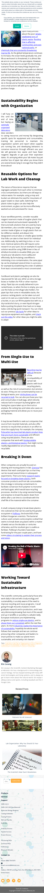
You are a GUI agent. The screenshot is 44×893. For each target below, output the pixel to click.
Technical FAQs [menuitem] (6, 844)
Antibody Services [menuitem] (6, 829)
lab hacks (20, 311)
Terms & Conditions (22, 889)
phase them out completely (12, 623)
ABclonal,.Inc (31, 891)
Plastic (24, 646)
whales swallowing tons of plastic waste (31, 37)
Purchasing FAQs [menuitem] (6, 840)
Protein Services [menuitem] (6, 835)
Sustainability (15, 646)
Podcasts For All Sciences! (22, 717)
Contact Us (5, 855)
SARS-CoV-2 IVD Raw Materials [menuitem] (10, 807)
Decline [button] (26, 26)
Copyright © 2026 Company (18, 891)
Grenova (35, 467)
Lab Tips (16, 643)
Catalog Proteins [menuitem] (6, 817)
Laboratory (5, 646)
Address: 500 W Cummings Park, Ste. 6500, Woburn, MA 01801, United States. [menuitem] (21, 871)
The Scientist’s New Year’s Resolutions (22, 772)
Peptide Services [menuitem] (6, 832)
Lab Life (8, 643)
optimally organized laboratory (5, 127)
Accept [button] (17, 26)
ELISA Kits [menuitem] (4, 823)
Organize (38, 643)
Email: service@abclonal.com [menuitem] (10, 865)
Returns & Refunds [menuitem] (7, 850)
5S (32, 643)
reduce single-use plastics (23, 620)
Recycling (31, 646)
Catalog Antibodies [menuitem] (7, 814)
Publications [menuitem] (5, 847)
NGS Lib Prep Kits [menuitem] (6, 820)
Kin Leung (6, 664)
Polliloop (16, 513)
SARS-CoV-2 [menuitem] (5, 804)
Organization (25, 643)
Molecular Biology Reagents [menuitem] (10, 810)
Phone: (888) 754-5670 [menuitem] (8, 861)
